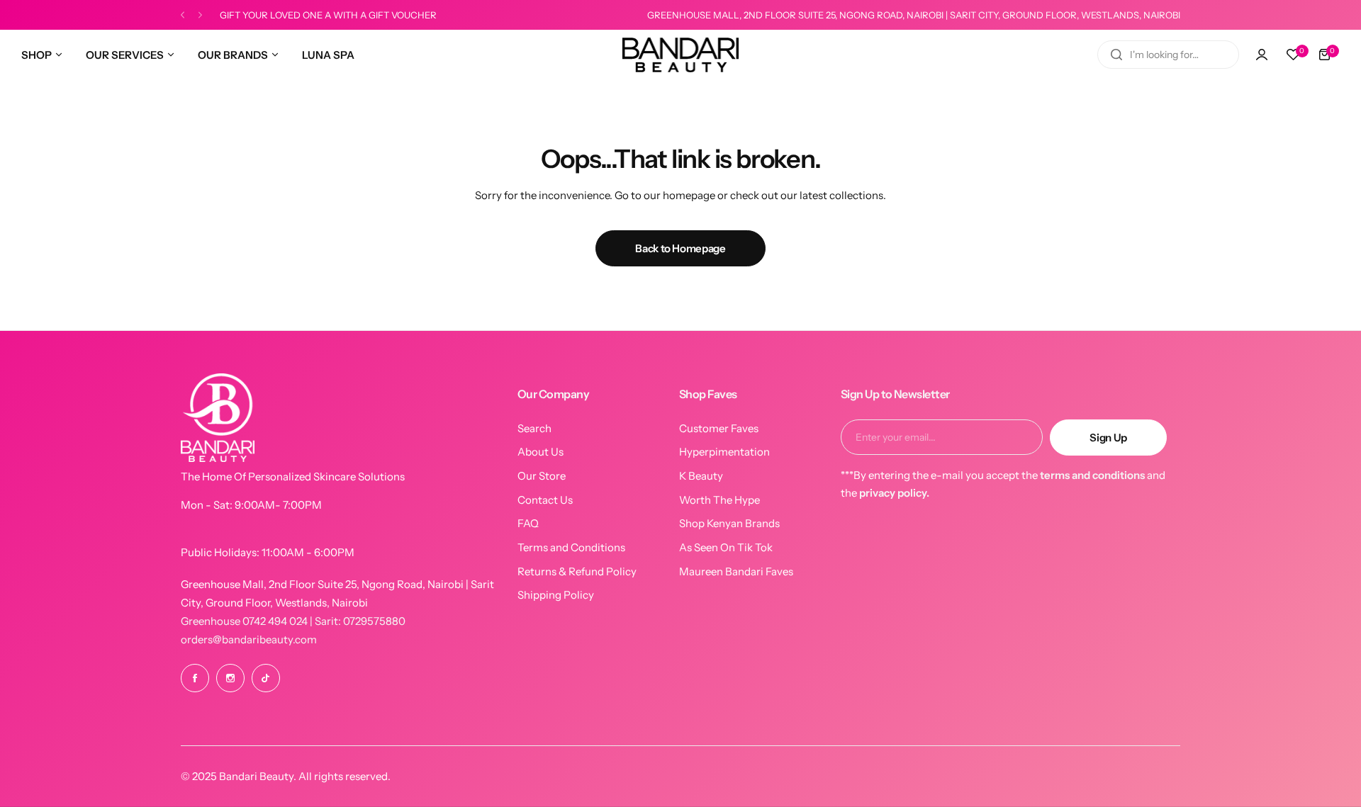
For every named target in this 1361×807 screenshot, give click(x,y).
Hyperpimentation (724, 451)
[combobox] (1168, 54)
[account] (1261, 54)
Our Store (541, 475)
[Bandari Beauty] (680, 55)
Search (534, 428)
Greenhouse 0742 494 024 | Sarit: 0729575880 (293, 621)
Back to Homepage (680, 248)
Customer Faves (718, 428)
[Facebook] (195, 678)
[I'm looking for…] (1116, 54)
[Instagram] (230, 678)
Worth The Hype (719, 500)
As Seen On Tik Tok (726, 547)
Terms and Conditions (571, 547)
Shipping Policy (555, 595)
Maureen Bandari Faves (736, 571)
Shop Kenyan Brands (729, 523)
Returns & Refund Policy (577, 571)
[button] (182, 15)
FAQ (528, 523)
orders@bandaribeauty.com (249, 639)
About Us (540, 451)
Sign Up (1108, 437)
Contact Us (545, 500)
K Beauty (701, 475)
